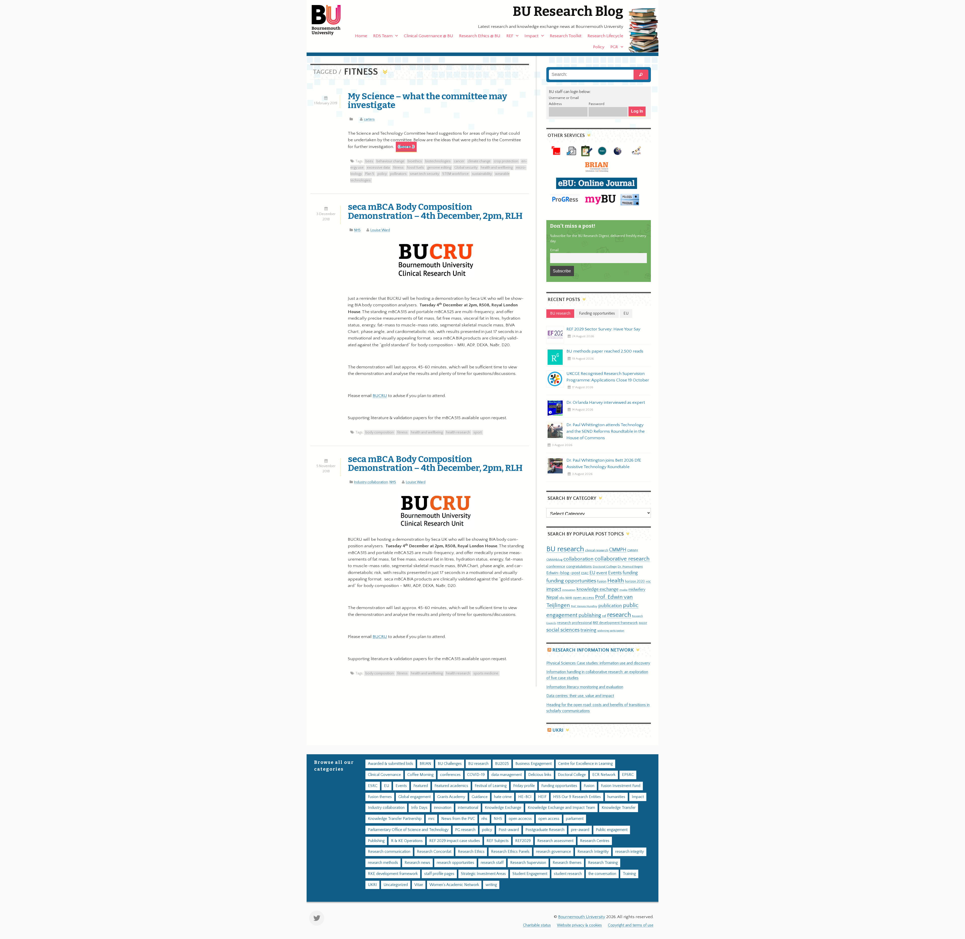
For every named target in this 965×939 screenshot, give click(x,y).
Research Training (603, 863)
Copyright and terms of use (630, 925)
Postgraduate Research (544, 830)
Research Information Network (593, 650)
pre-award (580, 830)
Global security (465, 168)
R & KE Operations (407, 841)
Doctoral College (605, 566)
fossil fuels (415, 168)
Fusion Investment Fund (620, 786)
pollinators (398, 174)
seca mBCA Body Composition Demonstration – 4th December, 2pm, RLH (435, 211)
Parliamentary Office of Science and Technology (408, 830)
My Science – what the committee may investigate (427, 100)
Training (629, 874)
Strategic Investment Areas (483, 874)
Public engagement (612, 830)
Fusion (601, 581)
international (468, 808)
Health (615, 580)
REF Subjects (498, 841)
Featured (420, 786)
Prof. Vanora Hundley (584, 606)
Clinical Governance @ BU (428, 35)
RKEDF (643, 623)
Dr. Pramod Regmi (630, 566)
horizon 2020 (635, 581)
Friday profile (524, 786)
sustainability (482, 174)
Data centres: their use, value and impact (580, 696)
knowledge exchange (597, 589)
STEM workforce (455, 174)
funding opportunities (571, 581)
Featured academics (451, 786)
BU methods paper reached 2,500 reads (604, 351)
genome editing (439, 168)
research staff (492, 863)
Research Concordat (434, 852)
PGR (614, 47)
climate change (479, 161)
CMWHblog (554, 559)
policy (382, 174)
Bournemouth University (330, 20)
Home (361, 35)
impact (553, 589)
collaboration (578, 559)
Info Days (419, 808)
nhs (561, 598)
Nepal (552, 597)
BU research (565, 549)
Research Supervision (528, 863)
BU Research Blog (568, 11)
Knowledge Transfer (619, 808)
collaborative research (622, 559)
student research (568, 874)
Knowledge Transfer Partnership (395, 819)
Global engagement (414, 797)
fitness (398, 168)
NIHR (568, 598)
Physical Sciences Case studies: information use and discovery (598, 663)
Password (596, 104)
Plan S (369, 174)
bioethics (415, 161)
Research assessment (555, 841)
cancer (459, 161)
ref (604, 616)
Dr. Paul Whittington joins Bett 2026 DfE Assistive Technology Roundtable (603, 463)
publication (610, 605)
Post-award (509, 830)
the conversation (602, 874)
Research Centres (594, 841)
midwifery (637, 589)
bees (369, 161)
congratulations (579, 566)
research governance (553, 852)
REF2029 (523, 841)
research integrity (629, 852)
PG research (465, 830)
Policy (598, 47)
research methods (383, 863)
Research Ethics (471, 852)
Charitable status (537, 925)
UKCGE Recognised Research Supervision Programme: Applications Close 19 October (607, 377)
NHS (357, 230)
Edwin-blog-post (563, 572)
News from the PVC (458, 819)
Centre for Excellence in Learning (585, 764)
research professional (574, 623)
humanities (616, 797)
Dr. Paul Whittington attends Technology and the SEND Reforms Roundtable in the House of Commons (605, 431)
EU (592, 572)
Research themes (567, 863)
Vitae (418, 885)
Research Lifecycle (605, 35)
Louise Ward (380, 230)
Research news (417, 863)
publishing (589, 615)
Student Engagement (529, 874)
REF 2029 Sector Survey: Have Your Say (603, 329)
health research (458, 432)
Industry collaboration (371, 482)
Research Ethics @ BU (479, 35)
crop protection (506, 161)
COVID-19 (476, 775)
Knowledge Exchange (503, 808)
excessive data (378, 168)
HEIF (542, 797)
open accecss (520, 819)
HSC (648, 581)
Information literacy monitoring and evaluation (584, 687)
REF (509, 35)
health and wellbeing (497, 168)
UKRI (557, 730)
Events (615, 572)
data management (506, 775)
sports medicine (485, 673)
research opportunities (455, 863)
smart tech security (424, 174)
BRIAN (425, 764)
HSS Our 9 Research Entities (577, 797)
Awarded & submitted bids (390, 764)
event (601, 572)
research (619, 615)
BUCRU (380, 395)
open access (583, 598)
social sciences (563, 630)
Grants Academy (451, 797)
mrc (431, 819)
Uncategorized (395, 885)
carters (369, 119)
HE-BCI (525, 797)
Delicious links (539, 775)
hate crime (503, 797)
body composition (379, 432)
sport (477, 432)
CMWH (632, 550)
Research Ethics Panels (510, 852)
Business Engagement (533, 764)
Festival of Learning (491, 786)
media (623, 589)
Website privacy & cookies (579, 925)
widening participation (610, 630)
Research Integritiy (593, 852)
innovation (568, 589)
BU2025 (502, 764)
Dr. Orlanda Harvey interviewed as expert (605, 402)
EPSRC (628, 775)
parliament (575, 819)
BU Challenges (450, 764)
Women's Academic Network (454, 885)
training (588, 630)
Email (554, 250)
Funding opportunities (559, 786)
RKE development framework (615, 623)
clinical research (596, 550)
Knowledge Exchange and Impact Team (561, 808)
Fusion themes (380, 797)
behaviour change (390, 161)
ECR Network (603, 775)
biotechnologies (438, 161)
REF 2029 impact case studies (454, 841)
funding (630, 572)
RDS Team (383, 35)
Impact (531, 35)
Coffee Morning (420, 775)
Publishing (376, 841)
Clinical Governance (384, 775)
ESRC (585, 573)
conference (555, 567)
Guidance (480, 797)
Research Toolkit (566, 35)
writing (491, 885)
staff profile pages (439, 874)
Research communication (389, 852)
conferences (450, 775)
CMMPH (617, 550)
